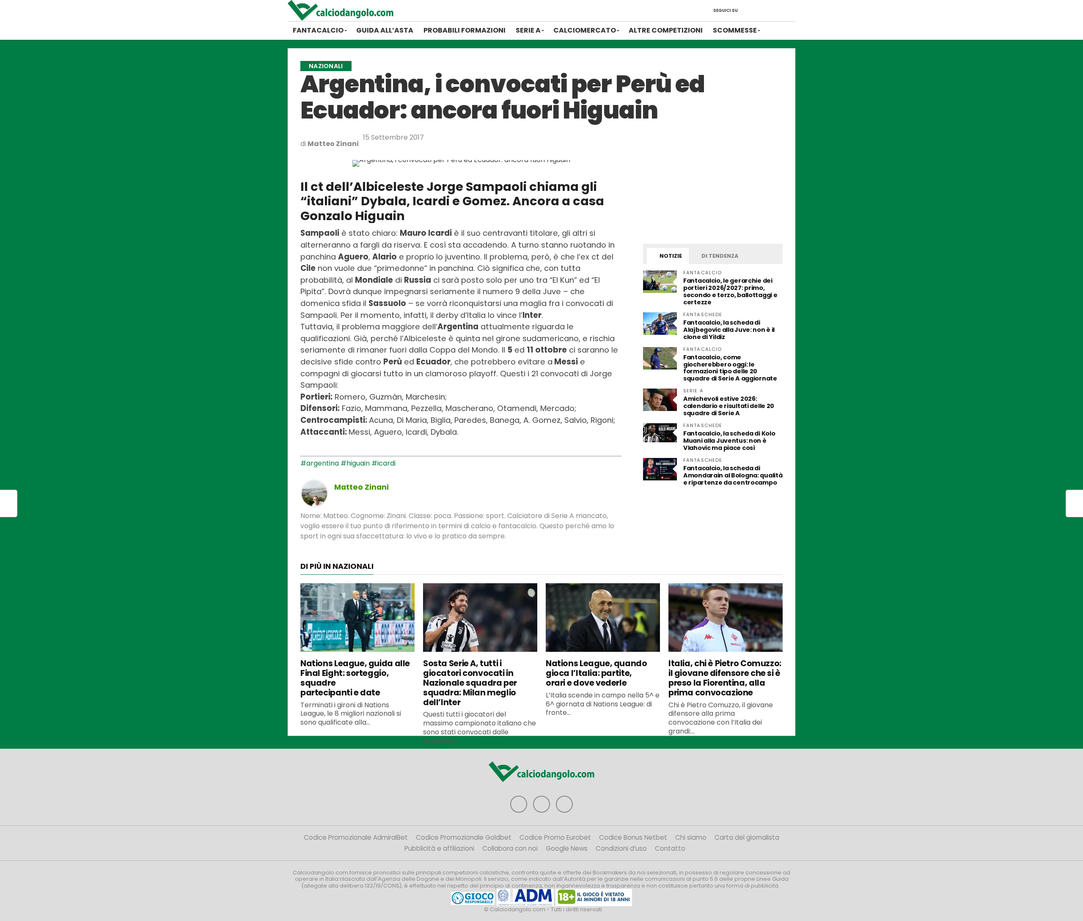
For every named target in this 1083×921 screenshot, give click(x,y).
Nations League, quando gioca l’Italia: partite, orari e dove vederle (596, 673)
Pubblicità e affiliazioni (439, 848)
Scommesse (735, 30)
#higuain (355, 463)
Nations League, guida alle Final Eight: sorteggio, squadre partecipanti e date (355, 678)
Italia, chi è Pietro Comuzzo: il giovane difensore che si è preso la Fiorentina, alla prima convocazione (724, 678)
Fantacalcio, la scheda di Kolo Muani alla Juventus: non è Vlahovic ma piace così (729, 440)
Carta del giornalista (747, 837)
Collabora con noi (510, 848)
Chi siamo (690, 837)
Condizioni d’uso (621, 848)
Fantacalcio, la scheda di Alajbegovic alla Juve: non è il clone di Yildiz (729, 329)
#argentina (319, 463)
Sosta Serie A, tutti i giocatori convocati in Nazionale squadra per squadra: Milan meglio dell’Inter (470, 683)
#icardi (383, 463)
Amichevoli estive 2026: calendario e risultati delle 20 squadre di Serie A (728, 405)
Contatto (670, 848)
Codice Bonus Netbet (633, 837)
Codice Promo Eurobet (555, 837)
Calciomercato (584, 30)
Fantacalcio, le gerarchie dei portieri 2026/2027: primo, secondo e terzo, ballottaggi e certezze (730, 291)
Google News (567, 848)
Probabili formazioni (464, 30)
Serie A (528, 30)
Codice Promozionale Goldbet (463, 837)
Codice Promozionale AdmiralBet (356, 837)
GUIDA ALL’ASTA (384, 30)
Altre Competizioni (666, 30)
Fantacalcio (318, 30)
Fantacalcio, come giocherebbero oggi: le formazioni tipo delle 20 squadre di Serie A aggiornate (730, 368)
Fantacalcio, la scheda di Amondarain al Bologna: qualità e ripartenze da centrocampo (732, 475)
